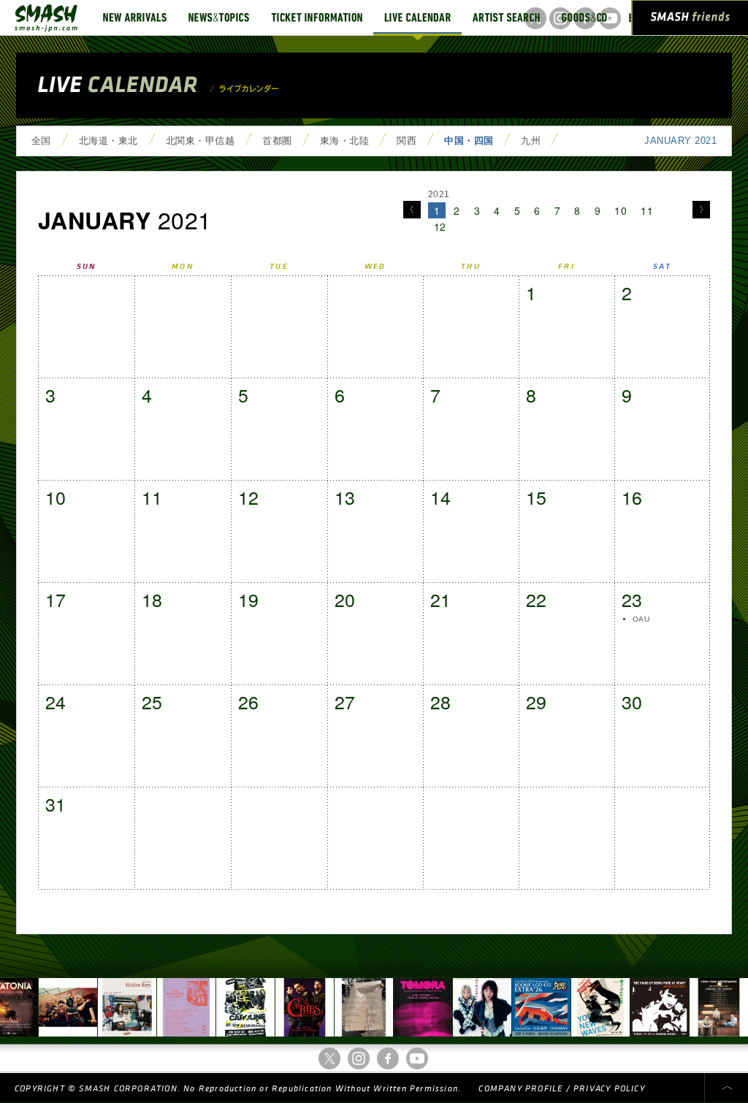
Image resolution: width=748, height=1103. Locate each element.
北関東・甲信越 (200, 140)
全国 (41, 140)
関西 (406, 140)
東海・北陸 (344, 140)
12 (440, 226)
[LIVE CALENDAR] (417, 17)
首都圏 (276, 140)
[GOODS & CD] (584, 17)
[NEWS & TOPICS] (219, 17)
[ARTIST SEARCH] (506, 17)
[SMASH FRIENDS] (690, 20)
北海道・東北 (108, 140)
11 (647, 210)
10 (620, 210)
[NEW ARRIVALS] (135, 17)
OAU (641, 619)
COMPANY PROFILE (520, 1088)
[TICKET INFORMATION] (316, 17)
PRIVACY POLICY (609, 1088)
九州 (531, 140)
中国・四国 (468, 140)
